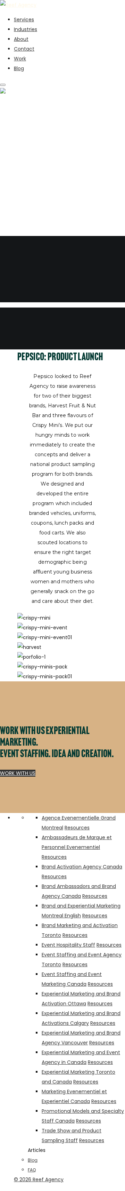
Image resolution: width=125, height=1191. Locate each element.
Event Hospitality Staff (68, 944)
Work (20, 58)
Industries (25, 29)
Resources (77, 827)
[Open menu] (3, 85)
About (21, 39)
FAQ (32, 1170)
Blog (19, 68)
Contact (24, 48)
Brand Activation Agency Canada (82, 866)
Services (24, 19)
